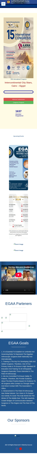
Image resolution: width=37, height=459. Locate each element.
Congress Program (18, 102)
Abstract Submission (18, 99)
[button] (3, 278)
